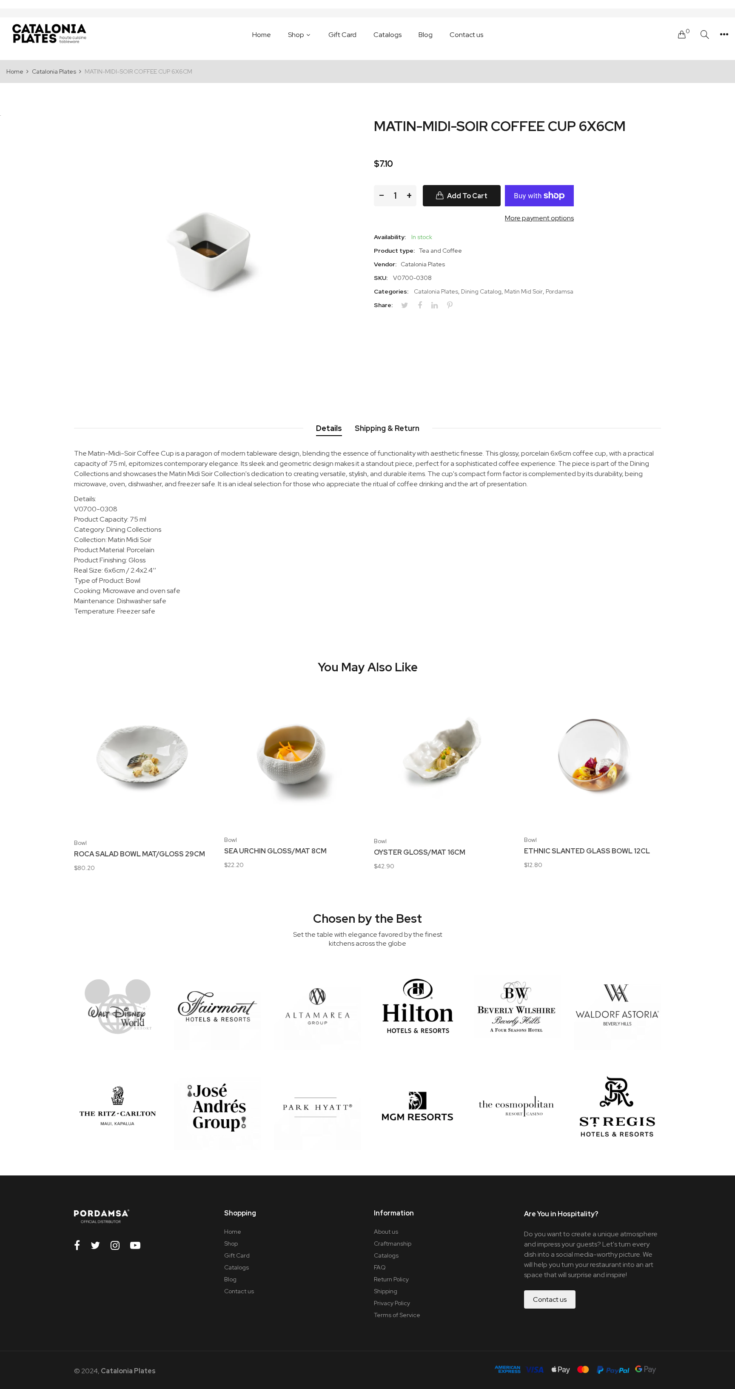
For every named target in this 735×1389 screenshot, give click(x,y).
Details (329, 428)
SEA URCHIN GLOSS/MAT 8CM (275, 851)
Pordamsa (559, 291)
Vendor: (385, 264)
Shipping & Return (387, 428)
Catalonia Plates (436, 291)
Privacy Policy (392, 1303)
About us (386, 1231)
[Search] (705, 34)
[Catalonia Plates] (48, 34)
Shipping (385, 1291)
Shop (231, 1243)
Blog (230, 1279)
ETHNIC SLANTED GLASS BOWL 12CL (587, 851)
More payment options (539, 218)
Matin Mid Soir (523, 291)
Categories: (391, 291)
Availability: (390, 237)
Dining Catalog (481, 291)
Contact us (239, 1291)
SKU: (380, 278)
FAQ (380, 1267)
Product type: (394, 250)
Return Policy (391, 1279)
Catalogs (236, 1267)
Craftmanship (392, 1243)
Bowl (80, 843)
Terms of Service (397, 1315)
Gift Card (237, 1255)
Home (232, 1231)
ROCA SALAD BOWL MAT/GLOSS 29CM (139, 854)
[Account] (724, 34)
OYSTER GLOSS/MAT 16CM (419, 852)
